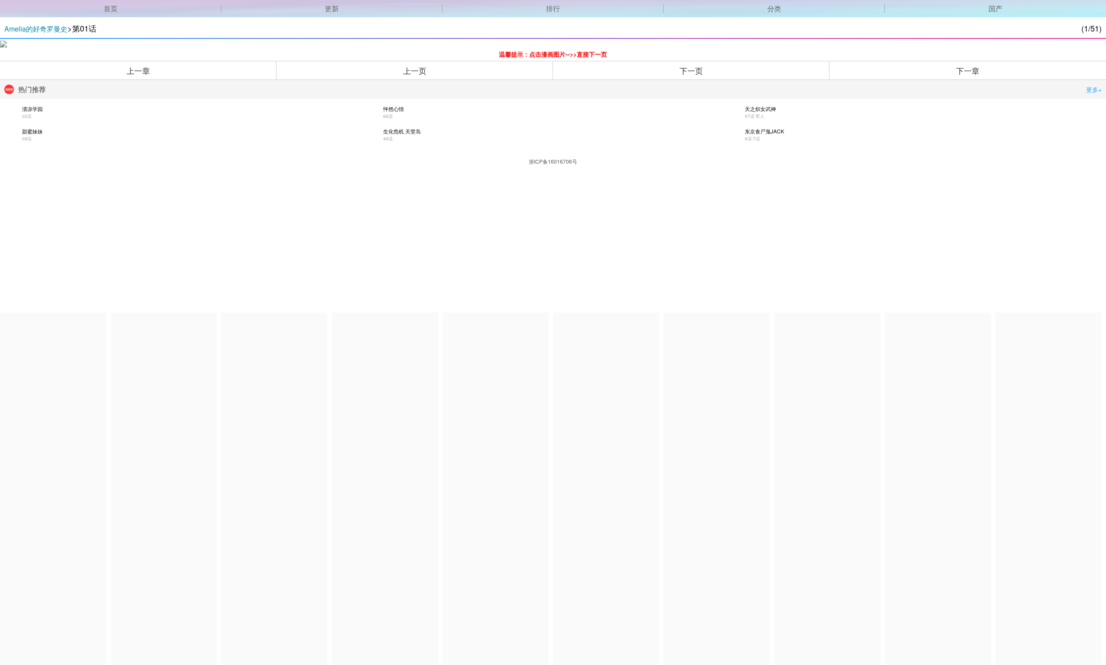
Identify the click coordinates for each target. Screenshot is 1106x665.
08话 (27, 139)
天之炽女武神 (760, 108)
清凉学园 (32, 108)
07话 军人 (754, 116)
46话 (388, 139)
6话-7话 (752, 139)
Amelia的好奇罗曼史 (35, 29)
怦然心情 (393, 108)
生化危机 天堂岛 (402, 130)
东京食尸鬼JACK (764, 130)
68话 (388, 116)
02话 (27, 116)
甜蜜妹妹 (32, 130)
